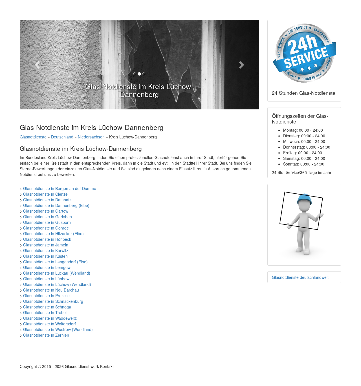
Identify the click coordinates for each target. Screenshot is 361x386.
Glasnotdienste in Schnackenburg (53, 301)
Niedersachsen (91, 137)
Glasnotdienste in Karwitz (45, 250)
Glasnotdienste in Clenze (45, 194)
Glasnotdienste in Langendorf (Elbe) (55, 261)
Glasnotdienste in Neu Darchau (51, 290)
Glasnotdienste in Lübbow (46, 278)
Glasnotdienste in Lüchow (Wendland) (57, 284)
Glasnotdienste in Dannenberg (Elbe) (56, 205)
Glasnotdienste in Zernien (46, 335)
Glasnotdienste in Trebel (45, 312)
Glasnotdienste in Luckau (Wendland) (56, 273)
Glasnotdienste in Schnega (47, 307)
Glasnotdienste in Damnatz (47, 199)
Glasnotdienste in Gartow (45, 211)
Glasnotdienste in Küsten (45, 256)
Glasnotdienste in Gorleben (47, 216)
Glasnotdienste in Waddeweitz (50, 318)
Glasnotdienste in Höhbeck (47, 239)
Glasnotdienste (33, 137)
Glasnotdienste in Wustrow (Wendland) (58, 329)
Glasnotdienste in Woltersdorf (49, 324)
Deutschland (62, 137)
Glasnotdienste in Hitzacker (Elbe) (53, 233)
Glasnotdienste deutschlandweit (300, 277)
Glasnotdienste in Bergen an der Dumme (59, 188)
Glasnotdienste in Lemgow (47, 267)
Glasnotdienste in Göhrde (46, 228)
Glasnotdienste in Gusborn (47, 222)
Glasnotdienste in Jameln (45, 245)
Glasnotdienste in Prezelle (46, 295)
